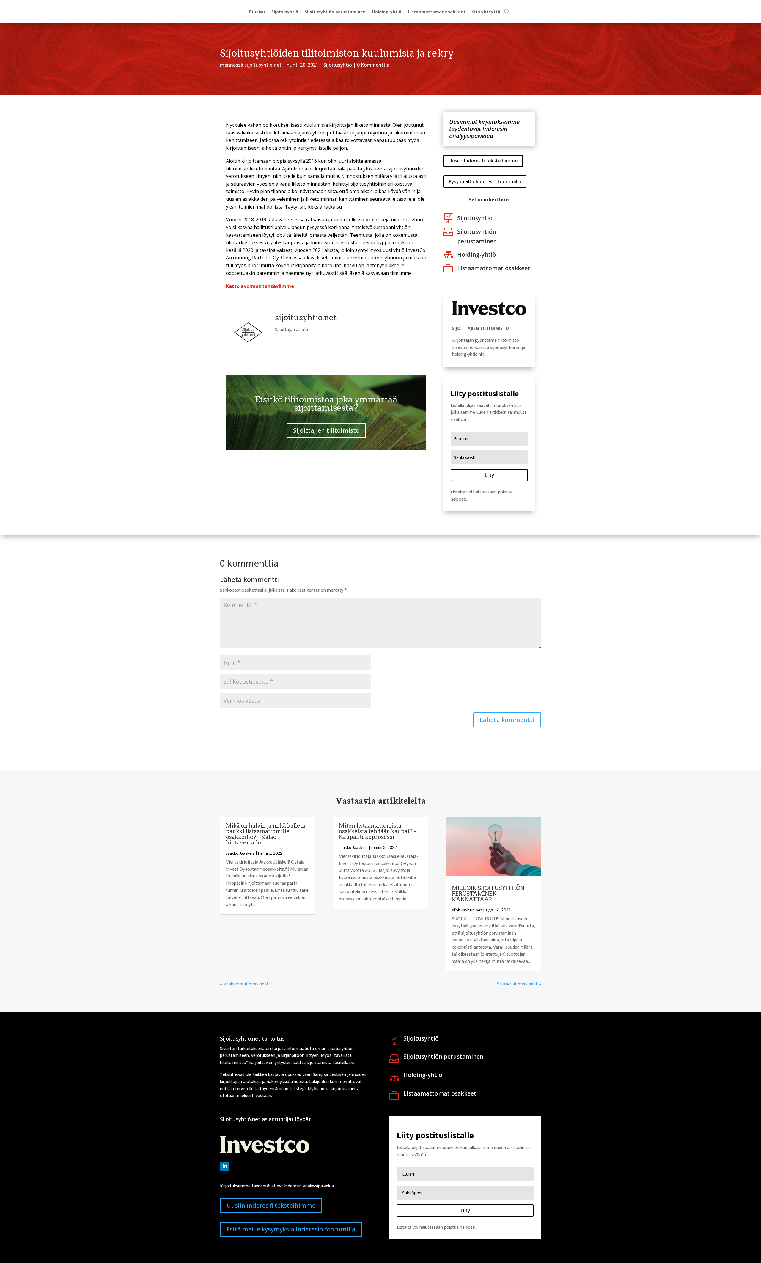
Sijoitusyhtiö (284, 12)
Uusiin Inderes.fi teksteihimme (483, 160)
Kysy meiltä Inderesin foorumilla (485, 181)
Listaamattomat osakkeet (437, 12)
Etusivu (257, 12)
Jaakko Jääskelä (240, 852)
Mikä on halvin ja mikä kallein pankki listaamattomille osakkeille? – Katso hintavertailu (266, 834)
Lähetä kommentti (507, 720)
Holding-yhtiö (386, 12)
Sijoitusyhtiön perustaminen (335, 12)
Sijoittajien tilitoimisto (326, 430)
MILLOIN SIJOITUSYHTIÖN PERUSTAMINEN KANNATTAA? (488, 893)
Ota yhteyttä (486, 12)
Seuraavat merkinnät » (519, 984)
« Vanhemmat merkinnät (244, 984)
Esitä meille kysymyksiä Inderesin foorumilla (291, 1229)
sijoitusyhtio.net (263, 65)
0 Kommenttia (373, 65)
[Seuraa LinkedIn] (224, 1166)
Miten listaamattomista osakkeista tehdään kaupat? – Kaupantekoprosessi (377, 831)
